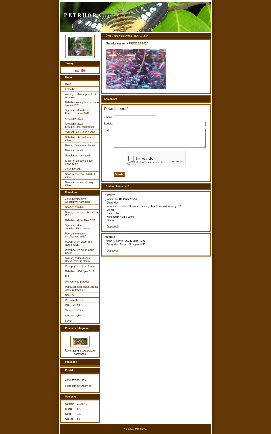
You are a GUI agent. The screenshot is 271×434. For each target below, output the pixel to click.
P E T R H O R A (82, 15)
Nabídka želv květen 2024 (80, 220)
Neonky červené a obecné (80, 145)
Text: (107, 130)
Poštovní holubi (74, 300)
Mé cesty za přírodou (77, 281)
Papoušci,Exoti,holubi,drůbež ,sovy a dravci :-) (82, 288)
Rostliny (69, 294)
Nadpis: (108, 123)
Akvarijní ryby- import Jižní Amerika (80, 96)
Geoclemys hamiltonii (77, 155)
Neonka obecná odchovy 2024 (79, 184)
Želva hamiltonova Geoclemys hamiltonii (77, 200)
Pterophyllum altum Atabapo (81, 266)
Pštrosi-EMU (72, 305)
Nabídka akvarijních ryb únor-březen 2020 (82, 104)
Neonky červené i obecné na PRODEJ (81, 214)
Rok (67, 276)
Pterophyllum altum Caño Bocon (79, 251)
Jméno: (108, 117)
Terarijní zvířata (74, 310)
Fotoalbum (71, 89)
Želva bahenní (73, 168)
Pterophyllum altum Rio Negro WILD (78, 243)
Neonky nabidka (74, 206)
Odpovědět (113, 226)
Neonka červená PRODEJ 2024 (80, 175)
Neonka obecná (74, 150)
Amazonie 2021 (74, 118)
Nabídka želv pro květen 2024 (79, 139)
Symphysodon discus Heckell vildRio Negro (77, 259)
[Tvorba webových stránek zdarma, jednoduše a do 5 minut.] (146, 429)
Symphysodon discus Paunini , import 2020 (77, 112)
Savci (68, 320)
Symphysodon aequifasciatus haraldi (77, 227)
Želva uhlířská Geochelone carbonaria (80, 352)
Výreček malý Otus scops (80, 131)
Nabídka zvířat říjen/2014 (79, 271)
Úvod (108, 36)
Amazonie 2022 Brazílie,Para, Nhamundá (79, 125)
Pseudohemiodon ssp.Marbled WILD (75, 235)
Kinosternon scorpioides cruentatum (79, 162)
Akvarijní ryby (73, 315)
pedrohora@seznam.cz (78, 385)
